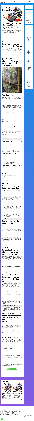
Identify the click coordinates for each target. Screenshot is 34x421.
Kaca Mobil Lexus (28, 59)
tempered (15, 150)
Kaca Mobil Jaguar (28, 54)
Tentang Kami (16, 1)
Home (12, 1)
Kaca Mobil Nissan (28, 68)
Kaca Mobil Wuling (28, 86)
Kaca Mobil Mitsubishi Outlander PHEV (8, 283)
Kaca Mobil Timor (28, 81)
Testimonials (24, 1)
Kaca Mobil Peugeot (28, 70)
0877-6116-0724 (16, 414)
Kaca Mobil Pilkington (28, 71)
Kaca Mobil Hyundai (28, 52)
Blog (32, 1)
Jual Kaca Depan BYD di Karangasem (28, 414)
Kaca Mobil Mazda (28, 60)
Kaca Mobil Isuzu (28, 53)
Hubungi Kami (29, 1)
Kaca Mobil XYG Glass (28, 87)
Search (26, 6)
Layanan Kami (20, 1)
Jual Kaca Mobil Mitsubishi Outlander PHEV (7, 30)
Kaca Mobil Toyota (28, 82)
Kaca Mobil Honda (28, 51)
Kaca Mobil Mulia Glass (28, 67)
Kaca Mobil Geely (28, 49)
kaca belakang (11, 143)
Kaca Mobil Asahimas (28, 30)
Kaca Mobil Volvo (28, 83)
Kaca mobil (8, 32)
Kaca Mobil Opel (28, 69)
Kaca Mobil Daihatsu (28, 41)
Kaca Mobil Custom (28, 39)
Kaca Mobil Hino (28, 50)
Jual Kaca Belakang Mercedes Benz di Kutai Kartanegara (28, 16)
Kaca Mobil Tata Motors (28, 80)
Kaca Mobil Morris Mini (28, 66)
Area (26, 27)
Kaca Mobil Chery (28, 36)
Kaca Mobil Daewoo (28, 40)
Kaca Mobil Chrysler (28, 38)
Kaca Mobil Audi (28, 31)
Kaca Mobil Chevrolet (28, 37)
